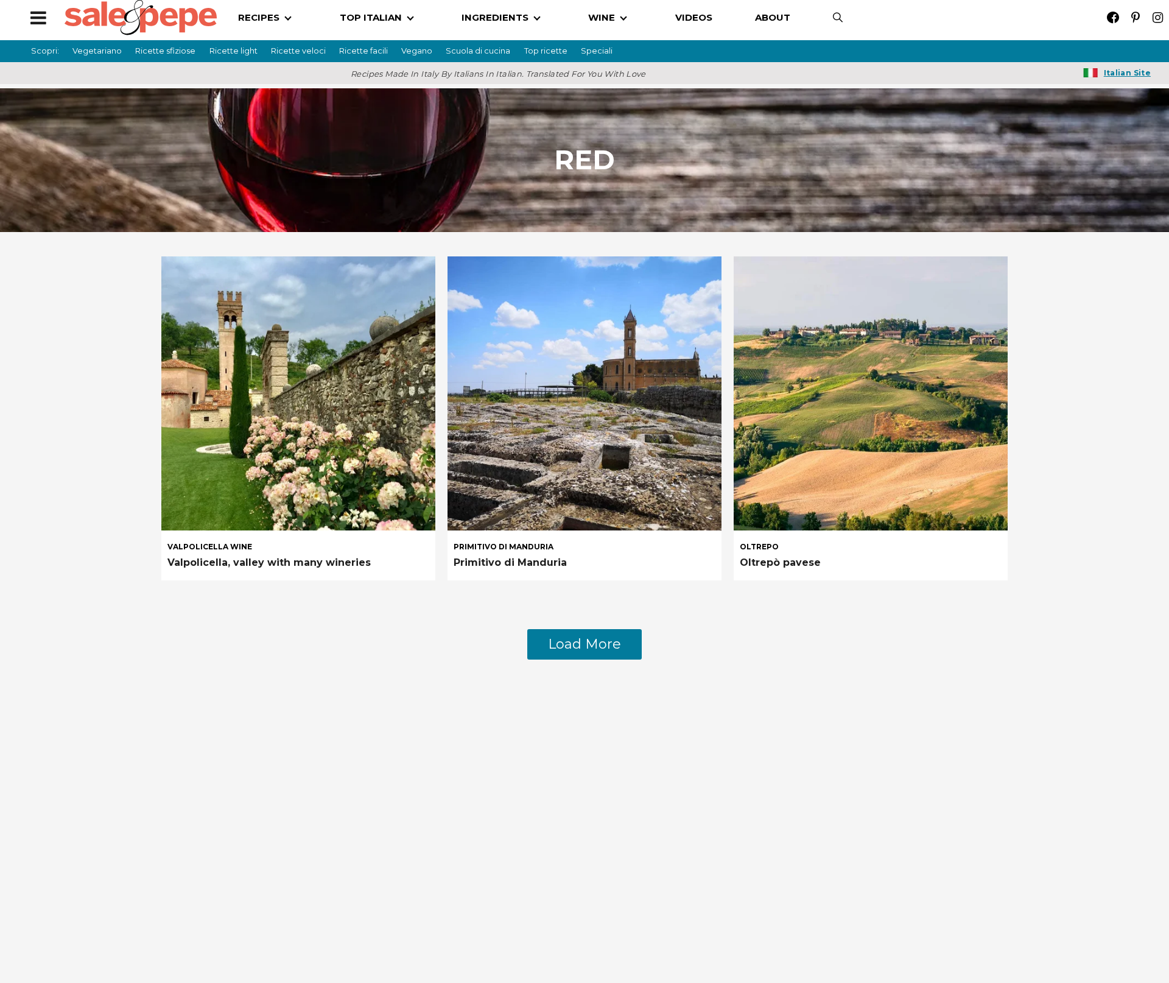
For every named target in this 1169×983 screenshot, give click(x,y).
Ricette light (233, 50)
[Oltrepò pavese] (871, 392)
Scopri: (45, 50)
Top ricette (545, 50)
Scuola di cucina (478, 50)
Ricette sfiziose (165, 50)
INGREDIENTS (495, 17)
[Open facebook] (1112, 17)
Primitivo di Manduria (510, 562)
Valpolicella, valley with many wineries (269, 562)
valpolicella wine (209, 547)
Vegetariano (97, 50)
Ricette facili (363, 50)
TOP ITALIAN (371, 17)
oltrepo (759, 547)
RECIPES (258, 17)
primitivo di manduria (503, 547)
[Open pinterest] (1135, 17)
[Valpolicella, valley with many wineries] (298, 392)
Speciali (597, 50)
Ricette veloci (298, 50)
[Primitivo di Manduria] (584, 392)
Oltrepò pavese (780, 562)
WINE (601, 17)
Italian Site (1127, 72)
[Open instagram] (1157, 17)
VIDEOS (693, 17)
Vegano (416, 50)
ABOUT (772, 17)
